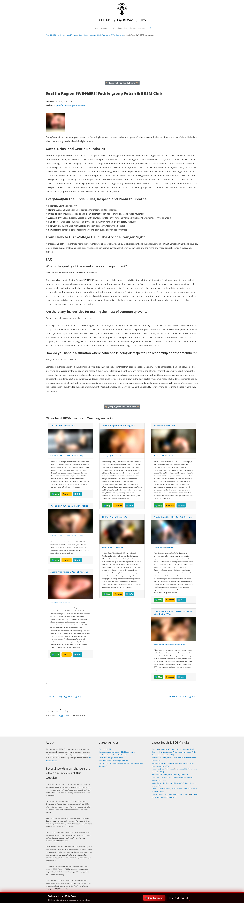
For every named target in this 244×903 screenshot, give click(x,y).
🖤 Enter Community (154, 898)
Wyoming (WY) (166, 749)
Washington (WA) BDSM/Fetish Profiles (69, 505)
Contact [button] (66, 494)
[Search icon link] (150, 28)
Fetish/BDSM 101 (105, 749)
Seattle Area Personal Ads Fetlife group (69, 572)
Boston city (189, 777)
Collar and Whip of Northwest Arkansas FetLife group (170, 794)
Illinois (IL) (184, 775)
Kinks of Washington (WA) (62, 425)
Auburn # (118, 456)
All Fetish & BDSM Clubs (122, 20)
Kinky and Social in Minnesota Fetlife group (167, 752)
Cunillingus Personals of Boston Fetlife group (167, 777)
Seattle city (120, 35)
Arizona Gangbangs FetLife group (63, 696)
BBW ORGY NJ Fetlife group (161, 758)
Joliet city (177, 775)
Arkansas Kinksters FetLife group (163, 789)
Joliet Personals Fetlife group (162, 775)
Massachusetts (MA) (159, 780)
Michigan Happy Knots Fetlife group (164, 763)
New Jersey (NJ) (178, 758)
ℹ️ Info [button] (77, 494)
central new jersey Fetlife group (163, 769)
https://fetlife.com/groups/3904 (69, 105)
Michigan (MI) (183, 763)
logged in (63, 715)
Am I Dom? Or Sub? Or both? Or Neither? (113, 755)
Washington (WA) (108, 35)
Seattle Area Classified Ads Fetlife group (173, 517)
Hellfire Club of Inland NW (114, 517)
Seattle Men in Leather (165, 425)
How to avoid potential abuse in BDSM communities (117, 752)
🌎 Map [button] (55, 494)
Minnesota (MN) (189, 752)
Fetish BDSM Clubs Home (55, 35)
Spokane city (119, 547)
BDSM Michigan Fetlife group (162, 783)
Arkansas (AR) (182, 789)
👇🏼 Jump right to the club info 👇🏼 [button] (122, 83)
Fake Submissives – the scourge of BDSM (113, 760)
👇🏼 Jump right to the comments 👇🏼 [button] (122, 406)
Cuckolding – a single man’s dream (111, 758)
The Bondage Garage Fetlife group (118, 425)
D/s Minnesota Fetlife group (183, 696)
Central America (71, 35)
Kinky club (155, 749)
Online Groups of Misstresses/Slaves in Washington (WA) (173, 613)
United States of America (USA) (90, 35)
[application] (108, 28)
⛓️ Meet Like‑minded (178, 898)
